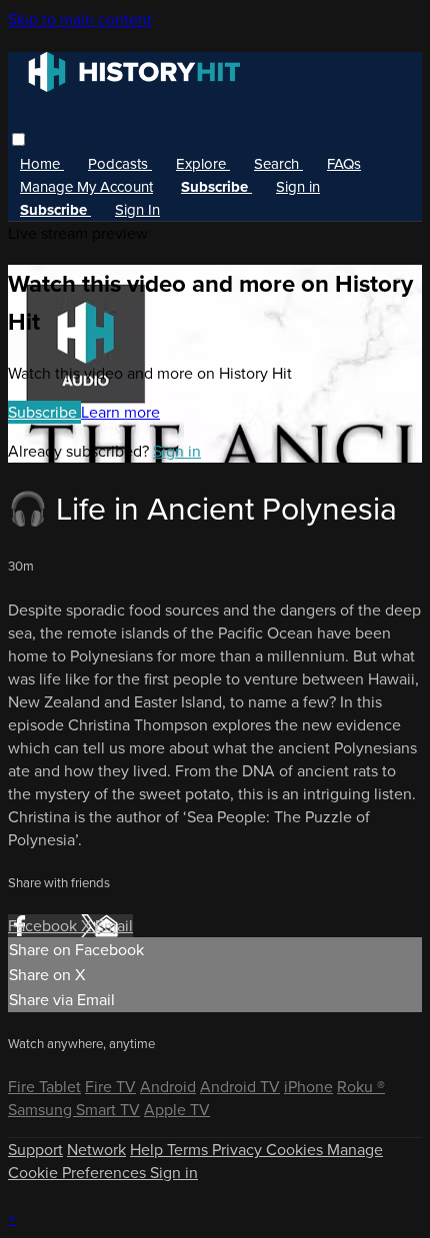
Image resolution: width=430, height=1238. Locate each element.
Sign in (298, 187)
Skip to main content (80, 19)
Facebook (44, 925)
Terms (189, 1149)
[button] (18, 139)
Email (114, 925)
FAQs (344, 164)
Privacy (239, 1149)
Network (96, 1149)
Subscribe (44, 412)
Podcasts (120, 164)
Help (148, 1149)
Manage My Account (86, 187)
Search (278, 164)
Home (42, 164)
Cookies (296, 1149)
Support (35, 1149)
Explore (203, 164)
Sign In (137, 210)
